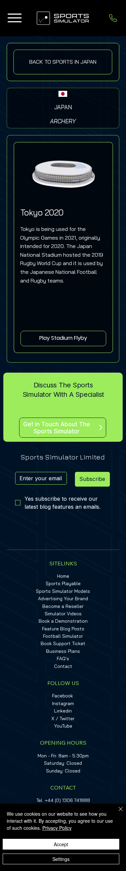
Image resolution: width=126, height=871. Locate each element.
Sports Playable (63, 583)
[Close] (117, 813)
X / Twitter (63, 719)
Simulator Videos (63, 614)
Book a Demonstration (63, 621)
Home (63, 576)
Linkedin (63, 711)
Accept (61, 844)
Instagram (63, 703)
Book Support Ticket (63, 643)
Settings (61, 859)
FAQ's (63, 659)
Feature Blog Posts (63, 629)
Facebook (62, 696)
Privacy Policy (57, 827)
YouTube (63, 726)
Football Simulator (63, 636)
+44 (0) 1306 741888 (67, 800)
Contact (63, 666)
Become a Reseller (63, 606)
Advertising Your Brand (63, 599)
